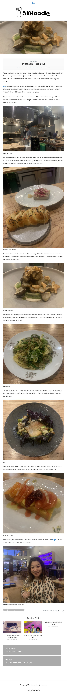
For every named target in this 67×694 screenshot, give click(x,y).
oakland (11, 609)
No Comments (45, 67)
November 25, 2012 (53, 626)
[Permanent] (12, 633)
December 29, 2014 (12, 639)
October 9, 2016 (32, 639)
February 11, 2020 (22, 67)
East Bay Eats (33, 61)
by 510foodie (34, 67)
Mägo (5, 86)
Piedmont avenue (19, 609)
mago (5, 609)
